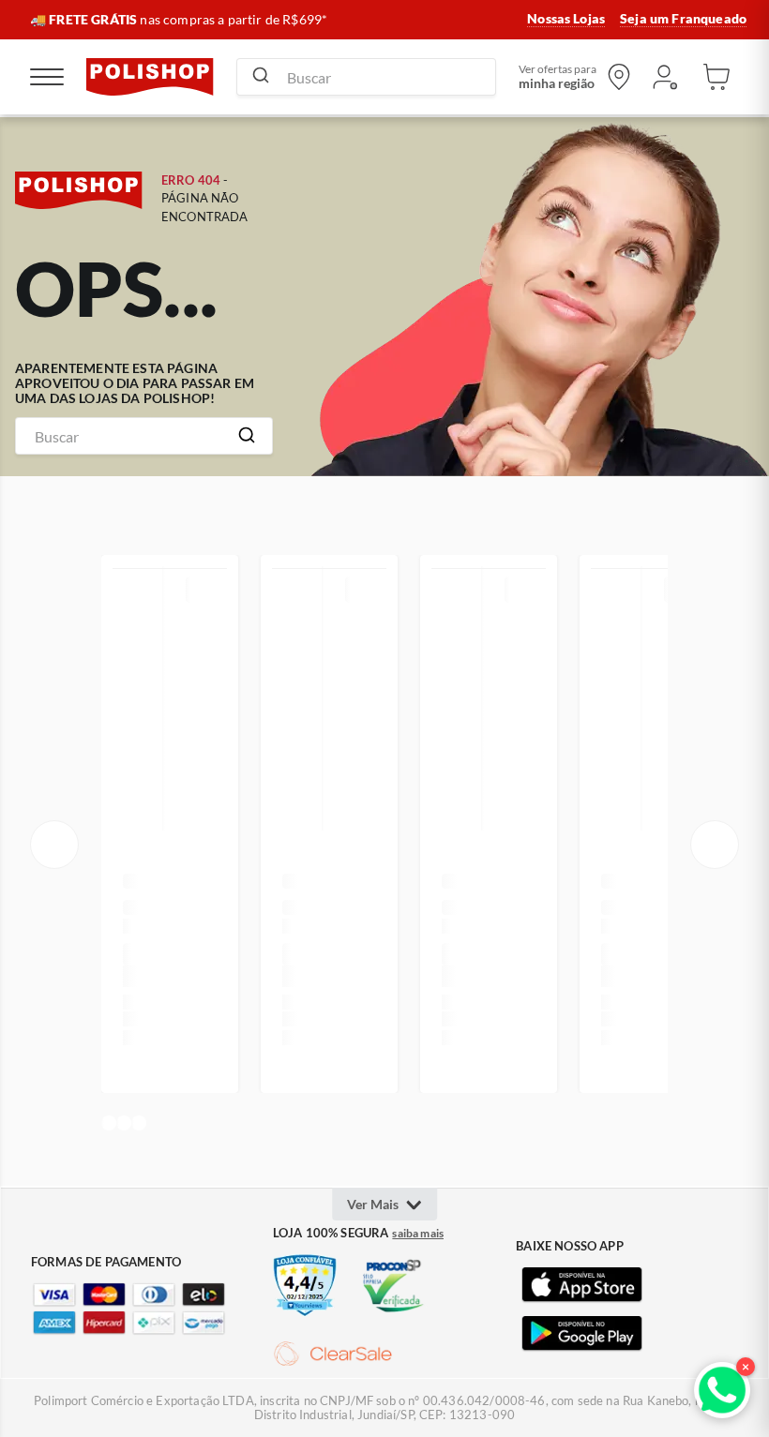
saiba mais (418, 1233)
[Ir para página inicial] (150, 77)
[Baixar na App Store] (581, 1285)
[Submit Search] (260, 76)
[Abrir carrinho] (716, 76)
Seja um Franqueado (683, 19)
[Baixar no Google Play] (581, 1334)
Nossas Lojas (566, 19)
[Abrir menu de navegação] (47, 77)
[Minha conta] (663, 76)
